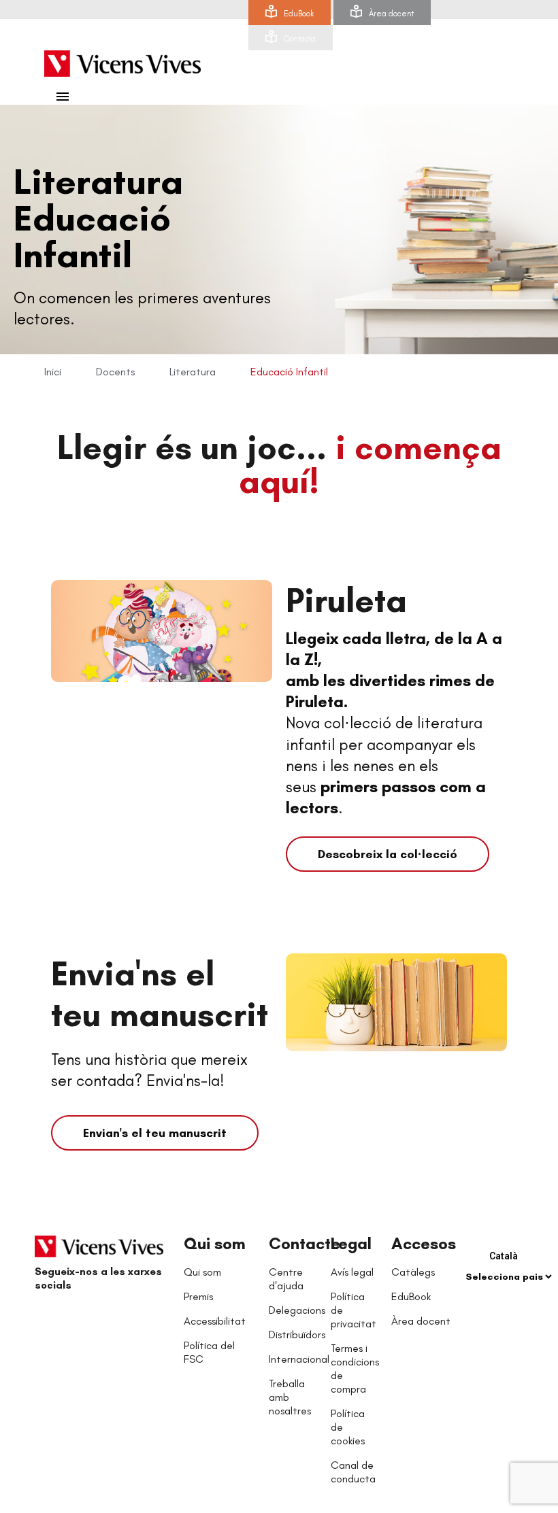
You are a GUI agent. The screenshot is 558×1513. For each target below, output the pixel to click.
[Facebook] (48, 1318)
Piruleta (346, 600)
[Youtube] (102, 1318)
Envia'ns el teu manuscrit (159, 994)
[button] (387, 854)
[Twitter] (75, 1318)
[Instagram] (130, 1318)
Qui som (215, 1243)
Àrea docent (391, 13)
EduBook (299, 13)
